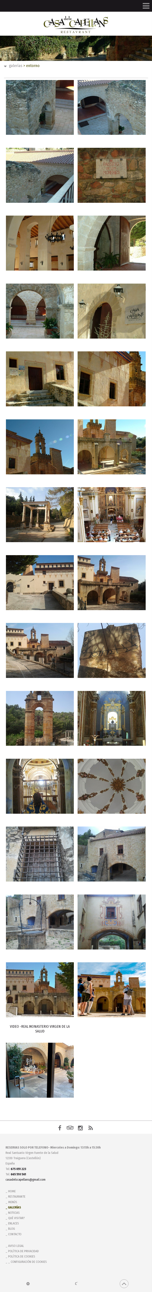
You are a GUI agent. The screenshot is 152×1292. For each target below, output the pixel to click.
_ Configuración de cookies (27, 1262)
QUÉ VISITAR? (16, 1218)
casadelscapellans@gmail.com (26, 1179)
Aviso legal (16, 1246)
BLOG (11, 1229)
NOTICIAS (14, 1213)
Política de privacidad (23, 1251)
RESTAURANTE (16, 1196)
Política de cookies (21, 1256)
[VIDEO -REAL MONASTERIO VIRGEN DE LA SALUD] (40, 989)
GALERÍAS (15, 65)
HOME (12, 1191)
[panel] (28, 1283)
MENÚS (12, 1202)
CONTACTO (14, 1234)
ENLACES (13, 1223)
